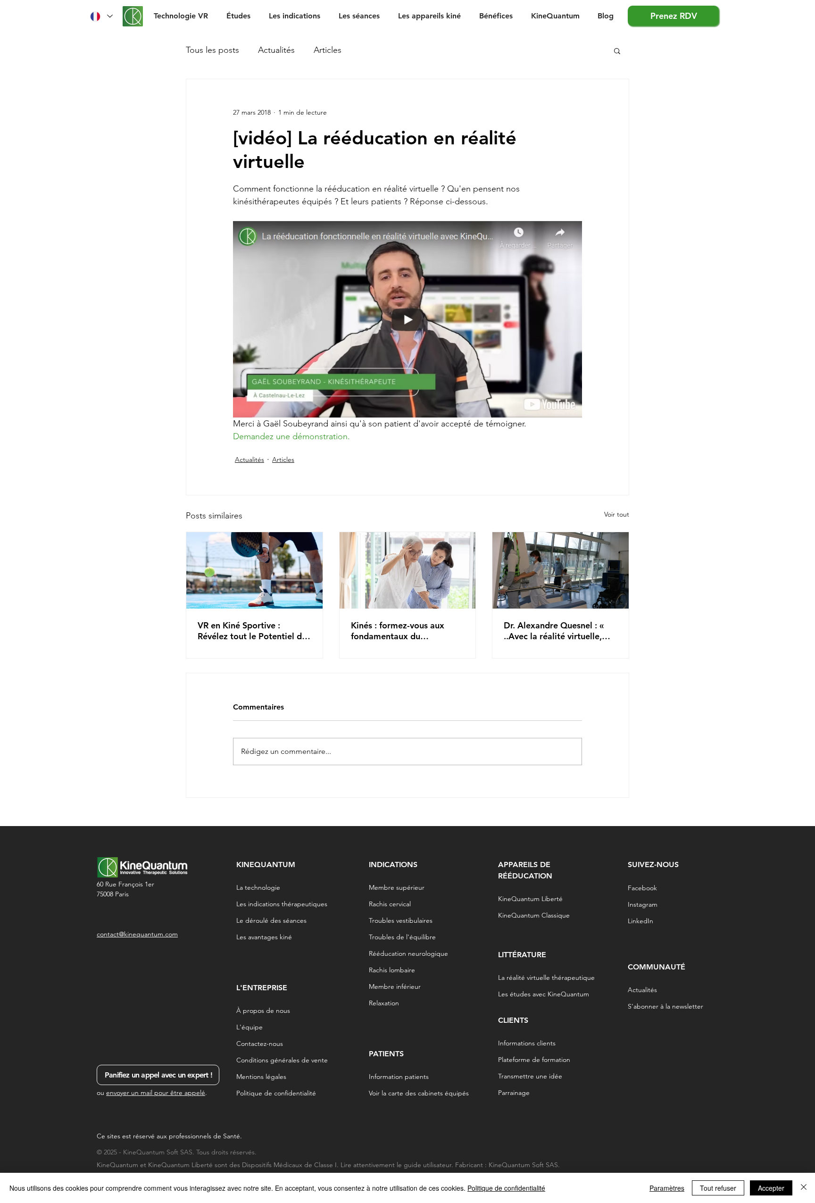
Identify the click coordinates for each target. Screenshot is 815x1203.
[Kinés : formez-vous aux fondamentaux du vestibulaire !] (408, 570)
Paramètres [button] (666, 1188)
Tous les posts (212, 50)
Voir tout (616, 514)
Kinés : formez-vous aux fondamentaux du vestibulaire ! (397, 631)
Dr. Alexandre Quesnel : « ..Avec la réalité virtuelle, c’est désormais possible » (555, 631)
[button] (240, 16)
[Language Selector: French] (100, 16)
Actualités (276, 50)
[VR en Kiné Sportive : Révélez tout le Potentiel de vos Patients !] (254, 570)
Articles (327, 50)
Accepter (771, 1188)
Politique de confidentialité (506, 1188)
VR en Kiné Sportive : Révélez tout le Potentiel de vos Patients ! (252, 631)
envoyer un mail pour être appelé (155, 1092)
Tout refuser (718, 1188)
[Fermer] (803, 1187)
